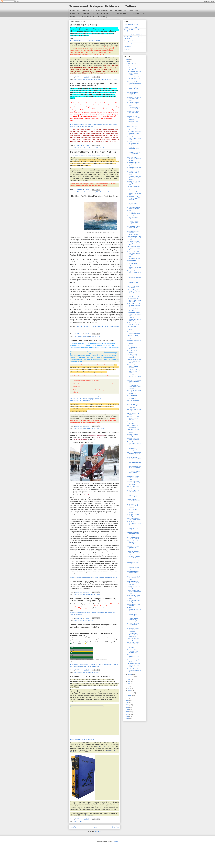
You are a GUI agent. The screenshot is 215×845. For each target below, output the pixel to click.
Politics (72, 10)
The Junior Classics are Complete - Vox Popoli (90, 676)
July (129, 681)
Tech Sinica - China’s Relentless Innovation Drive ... (133, 337)
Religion (72, 16)
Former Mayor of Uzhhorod (91, 495)
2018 (127, 711)
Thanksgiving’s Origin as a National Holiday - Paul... (133, 154)
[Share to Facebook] (98, 77)
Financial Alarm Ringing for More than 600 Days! (133, 478)
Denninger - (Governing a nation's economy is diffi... (134, 381)
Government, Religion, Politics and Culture (102, 6)
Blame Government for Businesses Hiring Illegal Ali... (133, 572)
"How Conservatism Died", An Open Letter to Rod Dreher (134, 238)
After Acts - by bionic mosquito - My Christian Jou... (134, 267)
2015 (127, 718)
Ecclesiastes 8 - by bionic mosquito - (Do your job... (134, 164)
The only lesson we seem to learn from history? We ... (134, 133)
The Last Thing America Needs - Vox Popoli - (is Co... (134, 443)
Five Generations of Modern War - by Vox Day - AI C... (133, 583)
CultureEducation (121, 13)
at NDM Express (87, 815)
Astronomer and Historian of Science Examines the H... (134, 453)
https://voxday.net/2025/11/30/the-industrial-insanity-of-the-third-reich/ (91, 155)
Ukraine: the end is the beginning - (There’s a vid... (133, 656)
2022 (127, 702)
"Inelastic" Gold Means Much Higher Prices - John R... (133, 148)
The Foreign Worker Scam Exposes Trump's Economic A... (134, 387)
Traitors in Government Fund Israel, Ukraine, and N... (133, 217)
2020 (127, 707)
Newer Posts (74, 827)
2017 (127, 714)
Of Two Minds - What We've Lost (133, 286)
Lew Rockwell (128, 43)
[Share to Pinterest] (99, 77)
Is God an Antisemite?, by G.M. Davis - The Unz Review (134, 253)
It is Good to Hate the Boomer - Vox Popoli (133, 401)
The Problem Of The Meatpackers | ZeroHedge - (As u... (133, 448)
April (129, 688)
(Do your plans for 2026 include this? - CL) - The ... (133, 227)
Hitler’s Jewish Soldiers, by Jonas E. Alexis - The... (133, 597)
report (87, 604)
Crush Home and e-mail (130, 27)
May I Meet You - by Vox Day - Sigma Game (133, 295)
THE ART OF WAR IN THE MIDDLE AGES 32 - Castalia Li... (134, 319)
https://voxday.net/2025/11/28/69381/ (82, 739)
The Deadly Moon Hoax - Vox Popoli (134, 422)
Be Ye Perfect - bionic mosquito (133, 351)
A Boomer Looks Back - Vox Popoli (133, 639)
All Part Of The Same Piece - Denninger (133, 643)
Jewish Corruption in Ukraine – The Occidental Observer (94, 433)
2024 (127, 698)
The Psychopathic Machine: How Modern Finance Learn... (134, 635)
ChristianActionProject (102, 13)
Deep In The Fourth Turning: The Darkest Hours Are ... (133, 406)
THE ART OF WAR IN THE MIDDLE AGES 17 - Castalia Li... (134, 609)
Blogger (116, 841)
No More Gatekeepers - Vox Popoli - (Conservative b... (133, 233)
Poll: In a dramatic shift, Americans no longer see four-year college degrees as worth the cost (93, 626)
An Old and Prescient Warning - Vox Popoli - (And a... (133, 243)
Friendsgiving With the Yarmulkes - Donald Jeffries (133, 173)
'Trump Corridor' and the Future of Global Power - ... (134, 272)
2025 (127, 61)
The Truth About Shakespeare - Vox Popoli (133, 328)
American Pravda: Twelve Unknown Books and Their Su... (134, 361)
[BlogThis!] (94, 77)
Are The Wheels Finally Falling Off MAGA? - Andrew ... (133, 371)
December (131, 63)
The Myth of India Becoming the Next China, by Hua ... (133, 356)
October (130, 674)
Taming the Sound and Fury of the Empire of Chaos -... (133, 553)
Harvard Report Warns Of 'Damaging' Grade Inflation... (134, 99)
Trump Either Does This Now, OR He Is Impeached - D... (133, 495)
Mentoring (86, 13)
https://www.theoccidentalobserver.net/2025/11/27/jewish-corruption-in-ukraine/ (93, 577)
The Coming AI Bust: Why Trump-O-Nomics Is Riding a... (134, 73)
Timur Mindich (97, 437)
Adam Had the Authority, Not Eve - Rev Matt (133, 538)
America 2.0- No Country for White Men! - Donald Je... (134, 376)
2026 (127, 59)
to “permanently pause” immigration (95, 28)
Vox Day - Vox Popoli (129, 41)
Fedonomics (118, 10)
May (129, 686)
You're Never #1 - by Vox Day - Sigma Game (134, 323)
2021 (127, 705)
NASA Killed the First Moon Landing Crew (133, 426)
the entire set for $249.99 (103, 746)
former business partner (81, 439)
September (131, 676)
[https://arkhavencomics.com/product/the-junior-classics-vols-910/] (82, 777)
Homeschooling (86, 16)
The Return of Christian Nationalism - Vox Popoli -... (133, 222)
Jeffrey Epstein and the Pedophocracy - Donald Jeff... (134, 314)
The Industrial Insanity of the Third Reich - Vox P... (134, 78)
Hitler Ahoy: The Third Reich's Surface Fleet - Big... (134, 83)
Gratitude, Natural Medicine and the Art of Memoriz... (134, 118)
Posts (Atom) (98, 831)
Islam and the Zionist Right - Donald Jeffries (134, 518)
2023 (127, 700)
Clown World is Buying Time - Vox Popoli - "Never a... (133, 113)
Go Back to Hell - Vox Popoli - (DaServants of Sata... (134, 277)
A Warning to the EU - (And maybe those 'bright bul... (133, 506)
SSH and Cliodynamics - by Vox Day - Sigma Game (92, 340)
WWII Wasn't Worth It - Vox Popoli (133, 515)
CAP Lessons (101, 16)
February (130, 693)
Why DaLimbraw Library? (131, 24)
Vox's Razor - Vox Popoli (133, 560)
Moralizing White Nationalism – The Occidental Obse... (132, 651)
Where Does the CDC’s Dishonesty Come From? (133, 282)
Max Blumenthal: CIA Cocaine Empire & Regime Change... (132, 262)
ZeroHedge (127, 49)
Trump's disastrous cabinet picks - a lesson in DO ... (134, 138)
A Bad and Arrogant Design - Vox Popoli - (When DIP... (133, 291)
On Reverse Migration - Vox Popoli (85, 25)
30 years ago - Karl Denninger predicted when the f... (133, 123)
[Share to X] (96, 77)
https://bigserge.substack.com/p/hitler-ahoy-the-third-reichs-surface (97, 326)
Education (73, 13)
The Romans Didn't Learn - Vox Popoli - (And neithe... (134, 178)
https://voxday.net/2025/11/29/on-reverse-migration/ (85, 40)
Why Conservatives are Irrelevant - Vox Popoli (133, 557)
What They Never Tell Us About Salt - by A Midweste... (134, 418)
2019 (127, 709)
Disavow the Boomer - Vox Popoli (133, 435)
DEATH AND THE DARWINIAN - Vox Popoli (132, 528)
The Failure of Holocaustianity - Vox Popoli (133, 347)
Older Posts (115, 827)
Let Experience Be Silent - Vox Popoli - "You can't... (134, 183)
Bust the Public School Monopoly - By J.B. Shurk (133, 547)
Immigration (136, 13)
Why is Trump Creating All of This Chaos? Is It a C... (134, 467)
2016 (127, 716)
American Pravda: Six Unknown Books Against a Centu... (133, 625)
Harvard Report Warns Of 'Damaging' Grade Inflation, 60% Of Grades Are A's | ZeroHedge (93, 600)
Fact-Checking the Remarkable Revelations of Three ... (134, 212)
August (130, 679)
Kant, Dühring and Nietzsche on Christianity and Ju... (133, 397)
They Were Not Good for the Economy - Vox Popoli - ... (134, 143)
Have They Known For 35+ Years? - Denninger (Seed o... (134, 159)
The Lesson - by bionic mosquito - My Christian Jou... (134, 193)
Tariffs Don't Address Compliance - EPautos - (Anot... (134, 523)
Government (85, 10)
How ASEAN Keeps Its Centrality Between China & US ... (133, 630)
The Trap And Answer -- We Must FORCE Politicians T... (133, 203)
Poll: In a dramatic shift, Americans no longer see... (133, 104)
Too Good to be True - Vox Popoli (133, 646)
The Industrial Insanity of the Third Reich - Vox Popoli (93, 152)
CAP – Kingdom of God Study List (133, 34)
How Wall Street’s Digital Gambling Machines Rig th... (134, 670)
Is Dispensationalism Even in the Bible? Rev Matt (134, 168)
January (130, 695)
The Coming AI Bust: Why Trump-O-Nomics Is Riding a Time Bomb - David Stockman (93, 84)
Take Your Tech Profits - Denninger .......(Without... (133, 431)
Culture (131, 10)
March (129, 690)
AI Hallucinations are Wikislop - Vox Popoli (133, 257)
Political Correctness (102, 10)
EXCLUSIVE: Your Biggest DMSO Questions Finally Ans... (134, 198)
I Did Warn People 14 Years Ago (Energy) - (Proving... (133, 533)
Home (95, 827)
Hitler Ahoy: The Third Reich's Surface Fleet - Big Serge (94, 196)
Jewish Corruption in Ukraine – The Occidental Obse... (132, 93)
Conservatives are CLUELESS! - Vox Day (134, 458)
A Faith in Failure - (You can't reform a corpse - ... (134, 462)
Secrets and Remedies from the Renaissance (133, 332)
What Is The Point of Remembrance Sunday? (132, 511)
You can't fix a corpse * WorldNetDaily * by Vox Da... (134, 188)
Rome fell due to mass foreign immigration (133, 439)
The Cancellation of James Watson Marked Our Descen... (134, 300)
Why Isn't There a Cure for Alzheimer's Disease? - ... (133, 542)
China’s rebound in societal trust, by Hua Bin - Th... (133, 128)
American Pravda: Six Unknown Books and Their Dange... (133, 483)
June (129, 683)
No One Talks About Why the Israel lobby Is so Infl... (134, 305)
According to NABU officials (96, 435)
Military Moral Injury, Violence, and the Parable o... (132, 366)
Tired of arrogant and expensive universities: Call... (134, 592)
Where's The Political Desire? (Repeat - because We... (133, 614)
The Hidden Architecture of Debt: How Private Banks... (133, 665)
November (131, 66)
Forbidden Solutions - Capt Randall (133, 491)
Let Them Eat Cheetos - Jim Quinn (133, 487)
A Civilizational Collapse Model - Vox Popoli (133, 207)
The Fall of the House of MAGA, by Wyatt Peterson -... (133, 473)
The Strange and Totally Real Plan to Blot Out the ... (133, 248)
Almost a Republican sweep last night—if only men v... (133, 567)
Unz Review (127, 46)
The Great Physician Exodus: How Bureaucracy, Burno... (133, 619)
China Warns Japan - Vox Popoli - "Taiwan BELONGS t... (134, 392)
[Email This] (93, 77)
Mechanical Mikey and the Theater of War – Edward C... (134, 342)
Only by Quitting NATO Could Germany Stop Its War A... (133, 500)
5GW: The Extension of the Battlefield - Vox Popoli (133, 578)
